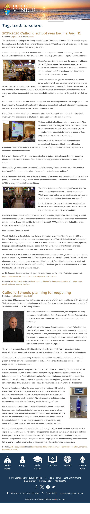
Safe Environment (52, 26)
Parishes (28, 26)
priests (4, 284)
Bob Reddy (29, 37)
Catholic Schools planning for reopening (36, 293)
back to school (36, 281)
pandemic (83, 447)
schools (19, 284)
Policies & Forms (53, 478)
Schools (38, 26)
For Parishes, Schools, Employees (25, 478)
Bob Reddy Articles (17, 281)
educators (73, 281)
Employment (30, 481)
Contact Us (60, 481)
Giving (6, 30)
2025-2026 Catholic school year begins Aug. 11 (41, 33)
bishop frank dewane (51, 281)
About (6, 26)
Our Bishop (16, 26)
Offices (77, 26)
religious (11, 284)
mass (80, 281)
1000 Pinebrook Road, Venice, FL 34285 (24, 493)
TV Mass (68, 26)
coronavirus (65, 447)
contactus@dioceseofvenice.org (71, 493)
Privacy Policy (45, 481)
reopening (6, 449)
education (64, 281)
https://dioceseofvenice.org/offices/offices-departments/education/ (29, 276)
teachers (26, 284)
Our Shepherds (19, 30)
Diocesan (62, 499)
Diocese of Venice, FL (38, 499)
